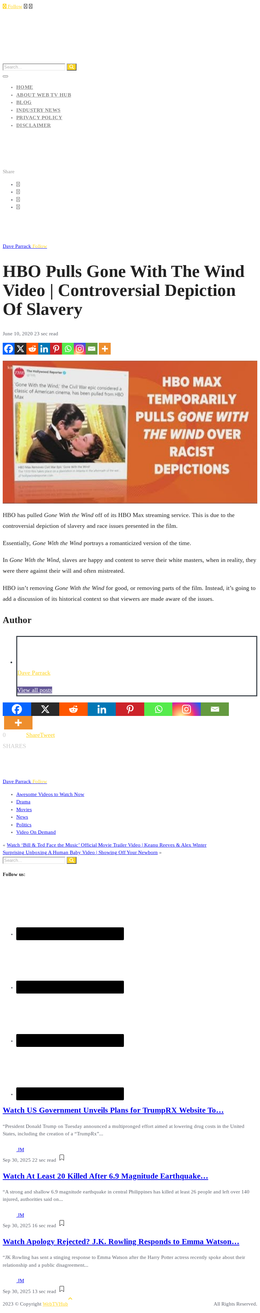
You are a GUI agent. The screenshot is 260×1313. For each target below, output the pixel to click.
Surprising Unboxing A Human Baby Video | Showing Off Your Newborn (80, 852)
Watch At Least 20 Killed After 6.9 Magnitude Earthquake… (105, 1176)
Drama (23, 801)
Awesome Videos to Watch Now (50, 794)
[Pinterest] (56, 349)
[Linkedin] (44, 349)
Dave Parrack (25, 246)
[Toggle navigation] (5, 76)
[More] (105, 349)
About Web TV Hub (43, 95)
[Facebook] (9, 349)
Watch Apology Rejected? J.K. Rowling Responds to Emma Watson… (121, 1241)
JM (21, 1149)
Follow (14, 6)
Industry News (38, 110)
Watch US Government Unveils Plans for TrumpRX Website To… (113, 1110)
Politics (23, 824)
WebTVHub (55, 1304)
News (22, 817)
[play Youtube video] (130, 432)
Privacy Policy (39, 117)
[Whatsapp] (68, 349)
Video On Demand (36, 832)
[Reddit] (32, 349)
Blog (24, 102)
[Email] (92, 349)
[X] (20, 349)
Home (24, 87)
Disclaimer (33, 125)
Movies (24, 809)
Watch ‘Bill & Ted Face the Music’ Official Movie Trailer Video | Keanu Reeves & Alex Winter (107, 845)
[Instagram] (80, 349)
